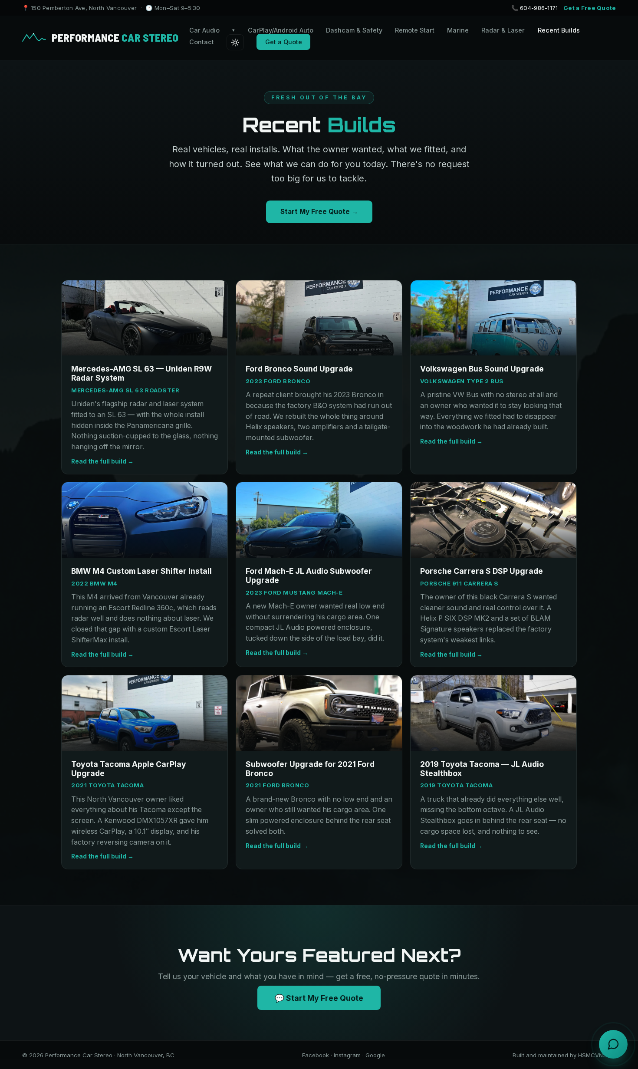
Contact (201, 42)
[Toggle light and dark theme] (235, 42)
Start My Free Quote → (319, 211)
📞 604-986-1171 (534, 7)
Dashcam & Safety (354, 30)
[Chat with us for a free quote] (613, 1044)
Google (375, 1055)
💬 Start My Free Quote (319, 997)
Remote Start (414, 30)
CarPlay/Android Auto (280, 30)
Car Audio (212, 30)
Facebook (315, 1055)
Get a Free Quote (589, 7)
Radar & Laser (503, 30)
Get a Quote (283, 42)
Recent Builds (559, 30)
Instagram (347, 1055)
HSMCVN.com (597, 1055)
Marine (458, 30)
